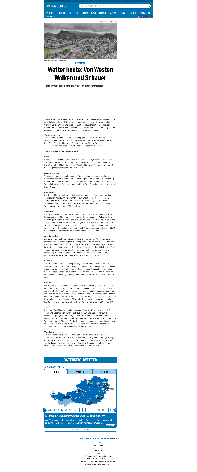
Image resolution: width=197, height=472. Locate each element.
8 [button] (92, 410)
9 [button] (95, 410)
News (93, 13)
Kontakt (98, 442)
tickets (120, 1)
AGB (98, 453)
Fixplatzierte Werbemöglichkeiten (98, 456)
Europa (85, 13)
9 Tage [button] (104, 371)
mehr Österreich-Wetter (79, 430)
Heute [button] (56, 371)
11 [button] (103, 410)
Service (124, 13)
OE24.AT (62, 13)
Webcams (113, 13)
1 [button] (72, 410)
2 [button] (75, 410)
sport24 (87, 1)
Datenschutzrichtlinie (98, 448)
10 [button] (99, 410)
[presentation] (45, 410)
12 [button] (106, 410)
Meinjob (108, 1)
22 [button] (62, 410)
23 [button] (66, 410)
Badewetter (145, 13)
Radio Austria (128, 1)
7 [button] (89, 410)
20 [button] (55, 410)
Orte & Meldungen (146, 17)
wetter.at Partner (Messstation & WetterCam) (98, 462)
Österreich (80, 1)
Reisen (115, 1)
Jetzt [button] (49, 410)
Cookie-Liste (98, 451)
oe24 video (72, 1)
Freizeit (102, 13)
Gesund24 (102, 1)
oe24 (66, 1)
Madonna (94, 1)
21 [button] (58, 410)
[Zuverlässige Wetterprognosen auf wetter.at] (60, 6)
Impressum (98, 445)
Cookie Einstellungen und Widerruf (98, 464)
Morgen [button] (80, 371)
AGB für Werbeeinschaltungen (98, 459)
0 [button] (69, 410)
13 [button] (110, 410)
